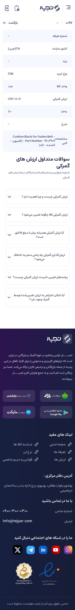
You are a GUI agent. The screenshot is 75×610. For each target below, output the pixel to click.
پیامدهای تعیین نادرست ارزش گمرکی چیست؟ (40, 277)
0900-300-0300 (15, 511)
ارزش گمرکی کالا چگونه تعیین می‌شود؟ (45, 214)
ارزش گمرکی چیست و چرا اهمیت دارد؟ (45, 196)
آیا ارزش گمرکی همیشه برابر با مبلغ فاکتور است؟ (39, 234)
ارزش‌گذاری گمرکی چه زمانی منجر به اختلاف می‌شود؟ (39, 257)
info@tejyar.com (17, 521)
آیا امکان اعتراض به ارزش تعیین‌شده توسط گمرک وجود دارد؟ (39, 297)
